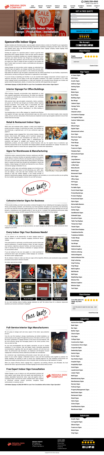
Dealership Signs (76, 350)
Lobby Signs (75, 165)
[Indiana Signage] (16, 444)
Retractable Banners (77, 204)
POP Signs (74, 182)
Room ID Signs (75, 207)
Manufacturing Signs (77, 378)
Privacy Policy (61, 443)
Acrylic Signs (75, 81)
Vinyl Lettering (75, 260)
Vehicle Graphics (76, 249)
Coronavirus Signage (77, 114)
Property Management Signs (80, 389)
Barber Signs (75, 331)
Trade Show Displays (77, 229)
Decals (73, 123)
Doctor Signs (75, 356)
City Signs (74, 336)
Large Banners (75, 159)
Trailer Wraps (75, 238)
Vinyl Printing (75, 263)
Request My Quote (83, 31)
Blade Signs (75, 92)
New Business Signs (77, 381)
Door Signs (74, 134)
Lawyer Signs (75, 373)
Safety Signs (75, 210)
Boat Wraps (74, 95)
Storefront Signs (76, 218)
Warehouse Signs (76, 409)
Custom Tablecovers (77, 120)
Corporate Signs (76, 347)
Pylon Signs (75, 201)
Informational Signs (77, 154)
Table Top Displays (77, 221)
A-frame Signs (75, 75)
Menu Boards (75, 168)
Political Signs (75, 387)
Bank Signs (74, 325)
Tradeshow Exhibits (77, 235)
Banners (73, 89)
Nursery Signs (75, 384)
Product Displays (76, 196)
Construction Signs (77, 342)
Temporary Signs (76, 224)
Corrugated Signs (76, 117)
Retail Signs (75, 398)
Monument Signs (76, 173)
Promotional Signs (77, 198)
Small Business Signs (78, 406)
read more (76, 61)
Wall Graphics (75, 268)
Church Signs (75, 333)
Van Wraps (74, 243)
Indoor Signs (40, 6)
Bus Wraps (74, 100)
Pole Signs (74, 184)
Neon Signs (74, 176)
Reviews (89, 6)
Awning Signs (75, 86)
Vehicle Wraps (57, 6)
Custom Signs (72, 6)
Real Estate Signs (76, 392)
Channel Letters (76, 112)
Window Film (75, 280)
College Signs (75, 339)
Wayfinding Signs (76, 277)
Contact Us (97, 6)
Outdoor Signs (48, 6)
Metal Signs (75, 170)
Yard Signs (74, 288)
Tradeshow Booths (77, 232)
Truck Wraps (75, 240)
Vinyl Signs (65, 6)
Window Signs (75, 285)
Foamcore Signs (76, 148)
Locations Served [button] (62, 448)
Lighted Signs (75, 162)
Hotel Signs (75, 367)
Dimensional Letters (77, 131)
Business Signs (81, 6)
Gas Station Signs (77, 359)
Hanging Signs (75, 151)
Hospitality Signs (76, 364)
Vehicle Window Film (77, 257)
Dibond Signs (75, 126)
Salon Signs (75, 401)
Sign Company (32, 6)
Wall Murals (74, 271)
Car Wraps (74, 109)
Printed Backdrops (77, 193)
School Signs (75, 403)
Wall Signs (74, 274)
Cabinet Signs (75, 103)
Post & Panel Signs (77, 190)
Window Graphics (76, 282)
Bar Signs (74, 328)
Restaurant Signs (76, 395)
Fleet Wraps (75, 142)
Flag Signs (74, 140)
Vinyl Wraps (74, 266)
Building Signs (75, 98)
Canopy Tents (75, 106)
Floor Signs (74, 145)
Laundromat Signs (77, 370)
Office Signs (75, 179)
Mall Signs (74, 375)
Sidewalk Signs (76, 215)
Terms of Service (62, 445)
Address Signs (75, 84)
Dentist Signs (75, 353)
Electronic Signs (76, 137)
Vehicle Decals (75, 246)
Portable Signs (75, 187)
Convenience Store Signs (79, 345)
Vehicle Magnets (76, 254)
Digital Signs (75, 128)
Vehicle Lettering (76, 252)
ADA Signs (74, 78)
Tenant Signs (75, 226)
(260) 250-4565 (91, 1)
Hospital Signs (75, 361)
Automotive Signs (77, 322)
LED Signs (74, 156)
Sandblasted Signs (77, 212)
